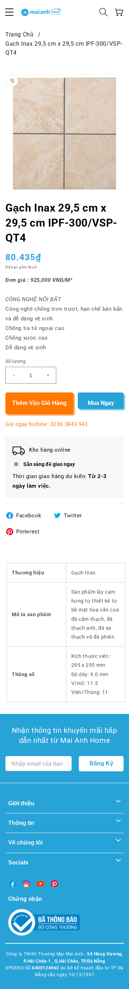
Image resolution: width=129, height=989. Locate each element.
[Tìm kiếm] (103, 12)
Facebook (29, 515)
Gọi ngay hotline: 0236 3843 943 (46, 424)
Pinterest (27, 531)
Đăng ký (101, 763)
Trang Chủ (19, 34)
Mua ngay (101, 403)
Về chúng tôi (25, 843)
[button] (119, 12)
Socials (18, 862)
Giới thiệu (21, 803)
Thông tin (21, 823)
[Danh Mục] (9, 12)
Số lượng (15, 361)
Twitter (73, 515)
